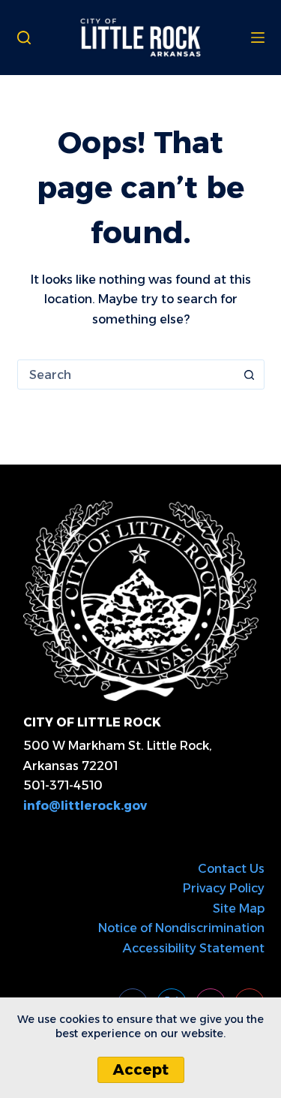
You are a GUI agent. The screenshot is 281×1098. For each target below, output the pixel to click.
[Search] (24, 37)
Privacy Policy (224, 888)
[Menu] (258, 37)
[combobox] (126, 374)
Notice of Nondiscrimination (181, 928)
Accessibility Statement (194, 948)
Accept (141, 1069)
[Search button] (249, 374)
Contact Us (231, 869)
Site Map (239, 908)
